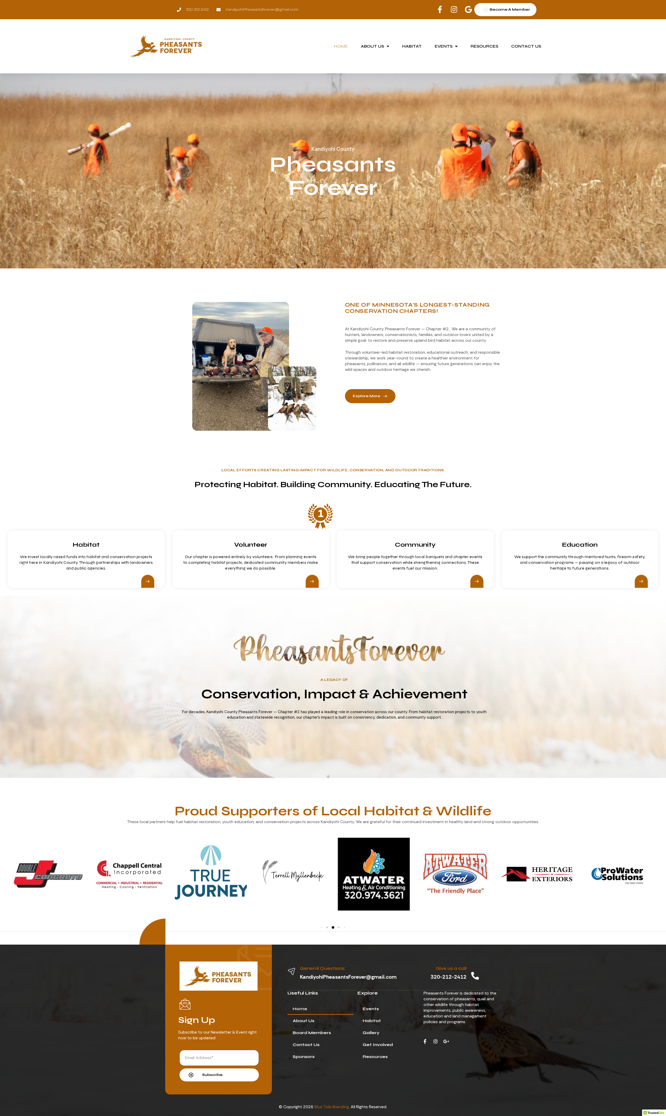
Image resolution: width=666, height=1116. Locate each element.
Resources (484, 46)
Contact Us (526, 46)
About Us (372, 46)
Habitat (412, 46)
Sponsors (304, 1056)
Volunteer (250, 545)
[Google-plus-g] (446, 1041)
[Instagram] (435, 1041)
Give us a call (451, 968)
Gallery (371, 1032)
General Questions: (323, 968)
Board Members (312, 1032)
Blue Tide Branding (332, 1106)
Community (415, 545)
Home (341, 46)
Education (580, 545)
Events (443, 46)
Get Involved (378, 1044)
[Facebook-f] (424, 1041)
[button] (321, 927)
